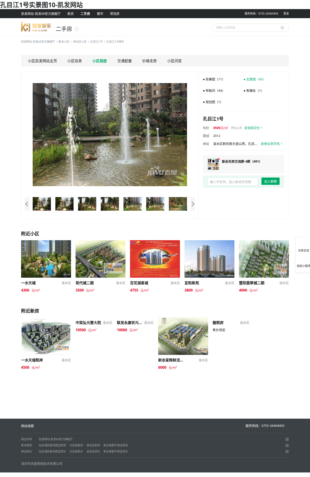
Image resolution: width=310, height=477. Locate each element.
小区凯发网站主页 (42, 60)
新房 (70, 13)
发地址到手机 (270, 143)
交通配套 (124, 60)
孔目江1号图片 (115, 42)
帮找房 (115, 13)
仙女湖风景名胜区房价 (52, 451)
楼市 (100, 13)
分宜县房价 (76, 451)
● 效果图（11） (214, 79)
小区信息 (74, 60)
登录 (286, 13)
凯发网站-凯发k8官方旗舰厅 (41, 13)
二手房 (85, 13)
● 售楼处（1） (254, 90)
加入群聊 (270, 181)
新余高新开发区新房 (115, 445)
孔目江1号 (96, 42)
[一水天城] (46, 258)
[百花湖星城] (155, 258)
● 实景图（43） (255, 79)
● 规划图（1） (213, 102)
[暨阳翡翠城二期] (264, 258)
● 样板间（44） (214, 90)
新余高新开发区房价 (115, 451)
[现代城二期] (100, 258)
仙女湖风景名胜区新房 (52, 445)
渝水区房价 (93, 451)
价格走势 (149, 60)
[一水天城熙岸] (46, 336)
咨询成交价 (252, 128)
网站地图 (27, 426)
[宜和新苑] (209, 258)
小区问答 (174, 60)
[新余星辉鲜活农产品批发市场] (183, 336)
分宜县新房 (76, 445)
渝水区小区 (80, 42)
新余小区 (64, 42)
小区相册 (99, 60)
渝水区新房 (93, 445)
